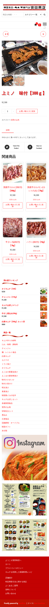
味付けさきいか (8, 379)
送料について (10, 589)
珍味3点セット (7, 411)
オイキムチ (6, 368)
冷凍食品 (5, 419)
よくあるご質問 (11, 585)
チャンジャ (6, 348)
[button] (43, 44)
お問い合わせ (10, 593)
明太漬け (5, 387)
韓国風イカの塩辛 (9, 395)
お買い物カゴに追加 (27, 111)
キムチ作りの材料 (9, 340)
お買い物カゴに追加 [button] (13, 205)
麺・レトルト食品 (9, 352)
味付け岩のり (7, 383)
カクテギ (5, 360)
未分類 (4, 430)
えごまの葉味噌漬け (10, 375)
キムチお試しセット (10, 399)
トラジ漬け (6, 364)
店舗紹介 (8, 577)
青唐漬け (5, 391)
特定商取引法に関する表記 (16, 581)
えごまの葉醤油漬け (10, 372)
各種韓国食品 (7, 403)
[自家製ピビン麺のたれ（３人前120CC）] (43, 34)
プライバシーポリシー (14, 568)
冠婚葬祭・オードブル (11, 423)
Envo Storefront (39, 603)
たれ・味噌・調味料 (10, 344)
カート (8, 564)
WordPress (22, 603)
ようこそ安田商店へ (13, 560)
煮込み (4, 415)
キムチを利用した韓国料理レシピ (18, 572)
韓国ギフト (6, 426)
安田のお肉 (15, 120)
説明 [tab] (8, 130)
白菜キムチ (6, 356)
